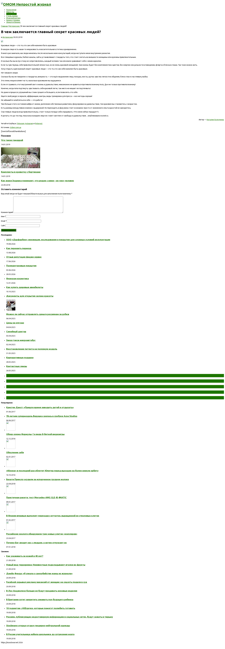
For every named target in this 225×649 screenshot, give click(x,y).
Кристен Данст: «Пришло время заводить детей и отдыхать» (40, 407)
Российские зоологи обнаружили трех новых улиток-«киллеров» (41, 534)
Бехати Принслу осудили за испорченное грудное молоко (37, 479)
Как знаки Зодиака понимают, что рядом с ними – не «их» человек (37, 180)
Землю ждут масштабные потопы (29, 381)
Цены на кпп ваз (15, 323)
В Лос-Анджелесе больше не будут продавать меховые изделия (41, 591)
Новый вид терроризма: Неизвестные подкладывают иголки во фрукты (45, 565)
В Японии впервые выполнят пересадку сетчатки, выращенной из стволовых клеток (52, 516)
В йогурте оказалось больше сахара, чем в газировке (42, 392)
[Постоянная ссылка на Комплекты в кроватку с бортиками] (20, 167)
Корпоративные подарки (19, 357)
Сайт (3, 226)
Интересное (11, 14)
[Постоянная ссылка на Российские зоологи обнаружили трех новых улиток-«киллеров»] (10, 529)
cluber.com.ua (15, 127)
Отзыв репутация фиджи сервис (24, 257)
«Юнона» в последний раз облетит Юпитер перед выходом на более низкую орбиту (52, 471)
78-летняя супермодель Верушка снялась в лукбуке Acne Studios (41, 416)
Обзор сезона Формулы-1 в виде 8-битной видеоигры (35, 434)
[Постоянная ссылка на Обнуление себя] (10, 448)
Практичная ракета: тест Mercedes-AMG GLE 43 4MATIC (36, 497)
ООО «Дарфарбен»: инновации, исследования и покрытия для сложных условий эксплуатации (58, 239)
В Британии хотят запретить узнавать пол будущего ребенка (39, 599)
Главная (4, 26)
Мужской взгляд (13, 18)
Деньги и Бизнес (13, 22)
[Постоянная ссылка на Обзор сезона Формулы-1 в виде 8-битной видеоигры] (10, 430)
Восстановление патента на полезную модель (31, 349)
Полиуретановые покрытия (21, 265)
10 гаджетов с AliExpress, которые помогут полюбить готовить (40, 608)
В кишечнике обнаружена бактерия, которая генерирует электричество (55, 386)
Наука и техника (13, 20)
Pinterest (38, 123)
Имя (2, 216)
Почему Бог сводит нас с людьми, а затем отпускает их (36, 542)
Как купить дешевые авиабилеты (24, 287)
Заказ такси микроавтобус (20, 340)
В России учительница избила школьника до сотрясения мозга (40, 634)
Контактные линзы (16, 366)
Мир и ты (10, 12)
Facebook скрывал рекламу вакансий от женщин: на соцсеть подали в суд (46, 582)
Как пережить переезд (18, 248)
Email (3, 221)
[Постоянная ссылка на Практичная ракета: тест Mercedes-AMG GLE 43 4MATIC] (10, 493)
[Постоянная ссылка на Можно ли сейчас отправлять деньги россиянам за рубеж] (10, 310)
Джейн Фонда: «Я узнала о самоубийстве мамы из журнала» (39, 573)
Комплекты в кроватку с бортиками (20, 172)
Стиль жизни (12, 16)
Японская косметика (17, 278)
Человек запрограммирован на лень (30, 397)
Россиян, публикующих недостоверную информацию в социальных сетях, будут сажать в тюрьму (59, 617)
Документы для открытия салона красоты (29, 296)
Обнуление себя (15, 452)
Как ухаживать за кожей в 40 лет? (24, 556)
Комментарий (7, 212)
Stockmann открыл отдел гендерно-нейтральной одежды (38, 625)
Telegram (20, 123)
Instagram (29, 123)
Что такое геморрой (12, 140)
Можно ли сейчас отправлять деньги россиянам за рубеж (37, 314)
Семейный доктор (16, 331)
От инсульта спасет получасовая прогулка (35, 375)
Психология (11, 10)
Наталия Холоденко (215, 120)
